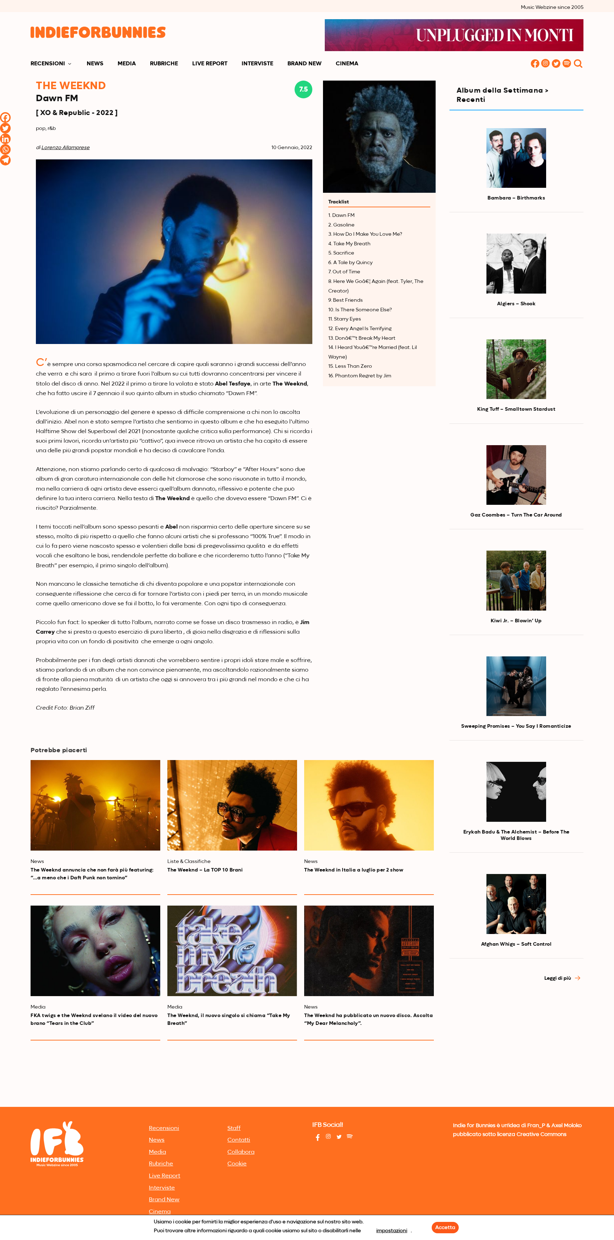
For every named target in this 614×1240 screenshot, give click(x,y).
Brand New (304, 64)
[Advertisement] (516, 1051)
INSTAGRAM (545, 64)
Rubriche (164, 64)
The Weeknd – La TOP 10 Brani (205, 870)
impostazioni (391, 1230)
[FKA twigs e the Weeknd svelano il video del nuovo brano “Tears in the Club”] (95, 951)
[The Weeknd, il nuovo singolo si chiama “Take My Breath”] (232, 951)
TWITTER (556, 64)
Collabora (240, 1152)
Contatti (238, 1140)
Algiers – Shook (516, 303)
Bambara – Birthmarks (516, 198)
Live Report (209, 64)
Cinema (347, 64)
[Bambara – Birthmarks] (516, 158)
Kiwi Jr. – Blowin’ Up (516, 620)
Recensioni (48, 64)
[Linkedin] (5, 138)
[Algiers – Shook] (516, 263)
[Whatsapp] (5, 149)
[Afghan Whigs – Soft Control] (516, 904)
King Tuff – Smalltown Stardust (516, 409)
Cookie (237, 1164)
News (95, 64)
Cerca (578, 64)
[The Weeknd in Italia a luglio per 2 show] (369, 805)
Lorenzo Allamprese (65, 147)
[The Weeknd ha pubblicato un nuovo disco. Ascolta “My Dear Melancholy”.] (369, 951)
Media (127, 64)
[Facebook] (5, 117)
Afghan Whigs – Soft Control (516, 944)
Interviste (257, 64)
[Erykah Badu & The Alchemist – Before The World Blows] (516, 791)
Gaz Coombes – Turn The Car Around (516, 515)
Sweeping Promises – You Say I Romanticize (516, 726)
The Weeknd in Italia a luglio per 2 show (353, 870)
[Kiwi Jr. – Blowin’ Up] (516, 580)
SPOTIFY (567, 64)
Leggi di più (558, 978)
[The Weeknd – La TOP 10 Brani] (232, 805)
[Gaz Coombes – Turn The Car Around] (516, 475)
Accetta (445, 1227)
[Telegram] (5, 160)
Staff (234, 1128)
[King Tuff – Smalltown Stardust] (516, 369)
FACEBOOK (535, 64)
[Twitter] (5, 128)
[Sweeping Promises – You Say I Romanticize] (516, 686)
